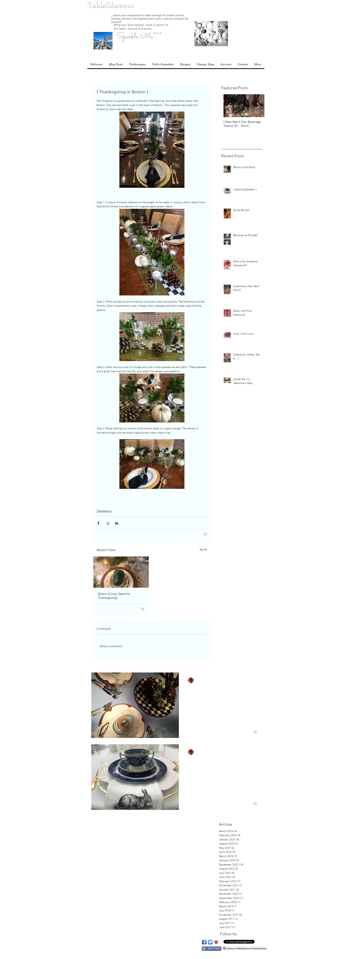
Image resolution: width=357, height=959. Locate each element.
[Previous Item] (229, 106)
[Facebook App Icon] (204, 942)
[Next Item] (258, 106)
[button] (264, 6)
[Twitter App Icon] (210, 942)
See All (203, 549)
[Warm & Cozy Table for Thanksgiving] (114, 596)
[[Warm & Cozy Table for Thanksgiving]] (121, 572)
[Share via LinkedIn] (116, 523)
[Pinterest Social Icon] (216, 942)
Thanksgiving (104, 511)
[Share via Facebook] (98, 523)
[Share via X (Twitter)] (107, 523)
